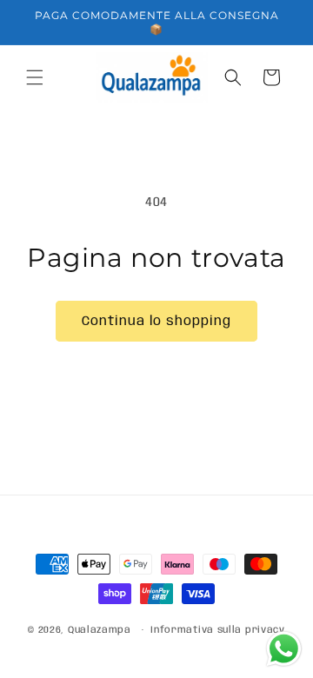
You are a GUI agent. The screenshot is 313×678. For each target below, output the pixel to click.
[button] (35, 77)
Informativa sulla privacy (217, 630)
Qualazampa (99, 630)
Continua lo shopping (156, 322)
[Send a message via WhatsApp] (283, 648)
